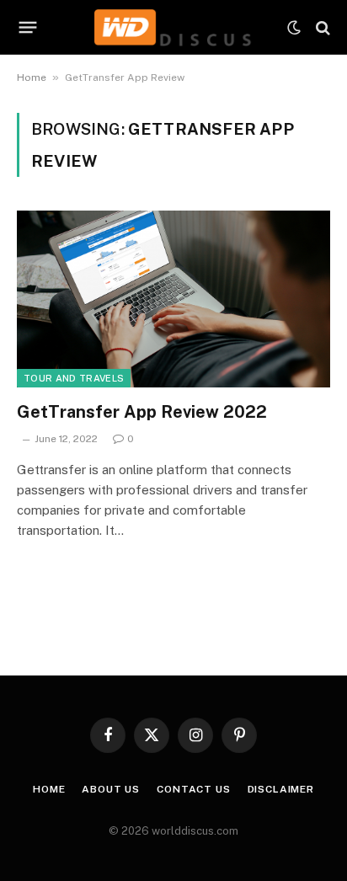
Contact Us (193, 789)
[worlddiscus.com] (173, 27)
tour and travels (74, 378)
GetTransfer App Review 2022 (142, 412)
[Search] (321, 27)
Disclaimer (281, 789)
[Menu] (28, 28)
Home (31, 77)
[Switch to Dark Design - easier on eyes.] (294, 27)
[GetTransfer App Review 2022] (173, 299)
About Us (111, 789)
